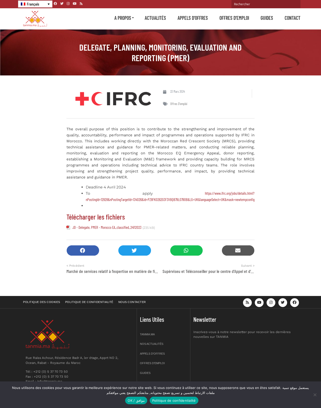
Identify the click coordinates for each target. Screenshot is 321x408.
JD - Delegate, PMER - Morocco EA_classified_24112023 (106, 227)
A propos (122, 18)
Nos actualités (151, 343)
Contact (292, 18)
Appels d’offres (193, 18)
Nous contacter (132, 301)
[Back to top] (299, 392)
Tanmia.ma (147, 334)
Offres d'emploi (178, 104)
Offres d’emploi (234, 18)
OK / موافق (136, 400)
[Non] (314, 394)
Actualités (155, 18)
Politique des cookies (41, 301)
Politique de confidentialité (89, 301)
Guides (267, 18)
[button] (82, 250)
